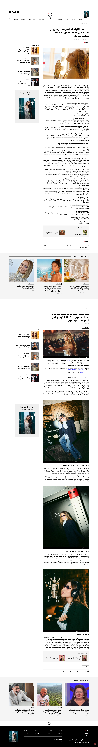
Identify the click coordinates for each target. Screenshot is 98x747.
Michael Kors (58, 245)
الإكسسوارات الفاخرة (77, 245)
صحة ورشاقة (32, 19)
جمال (67, 19)
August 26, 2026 (84, 372)
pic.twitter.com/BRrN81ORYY (76, 370)
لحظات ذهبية (84, 247)
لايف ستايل (41, 19)
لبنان (60, 671)
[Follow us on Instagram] (15, 12)
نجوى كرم (69, 360)
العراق (64, 671)
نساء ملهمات (59, 19)
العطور (80, 247)
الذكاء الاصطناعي (73, 671)
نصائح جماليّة (83, 23)
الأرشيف (28, 742)
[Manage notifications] (95, 744)
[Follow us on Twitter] (10, 12)
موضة (80, 19)
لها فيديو (23, 19)
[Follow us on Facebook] (57, 739)
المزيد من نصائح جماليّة (81, 256)
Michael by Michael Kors (68, 245)
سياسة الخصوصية (41, 742)
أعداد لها (60, 742)
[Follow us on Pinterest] (61, 739)
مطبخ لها (16, 19)
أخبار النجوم (83, 308)
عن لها (55, 742)
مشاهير (73, 19)
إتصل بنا (49, 742)
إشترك (34, 742)
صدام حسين (79, 671)
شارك (86, 42)
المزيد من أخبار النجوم (81, 680)
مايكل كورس (85, 245)
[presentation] (88, 63)
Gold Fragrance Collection (49, 245)
